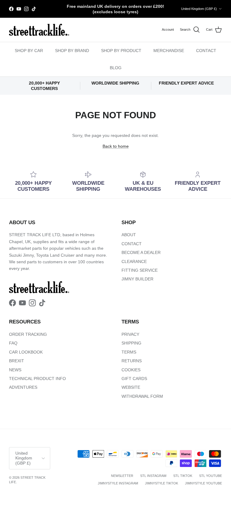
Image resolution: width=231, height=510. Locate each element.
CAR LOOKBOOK (26, 352)
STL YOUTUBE (210, 476)
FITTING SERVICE (140, 270)
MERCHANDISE (168, 50)
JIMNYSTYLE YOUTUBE (203, 483)
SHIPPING (131, 343)
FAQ (13, 343)
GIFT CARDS (134, 378)
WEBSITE (131, 387)
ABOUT (129, 234)
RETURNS (132, 360)
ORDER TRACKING (28, 334)
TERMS (129, 352)
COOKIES (131, 369)
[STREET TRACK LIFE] (39, 30)
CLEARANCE (134, 261)
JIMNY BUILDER (137, 279)
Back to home (116, 146)
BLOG (116, 67)
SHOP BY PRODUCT (121, 50)
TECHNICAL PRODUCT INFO (37, 378)
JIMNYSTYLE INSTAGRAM (118, 483)
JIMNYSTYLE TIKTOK (161, 483)
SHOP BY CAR (29, 50)
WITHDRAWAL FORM (142, 396)
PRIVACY (130, 334)
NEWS (15, 369)
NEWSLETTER (122, 476)
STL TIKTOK (182, 476)
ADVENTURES (23, 387)
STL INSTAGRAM (153, 476)
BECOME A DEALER (141, 252)
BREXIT (16, 360)
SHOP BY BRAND (72, 50)
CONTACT (206, 50)
